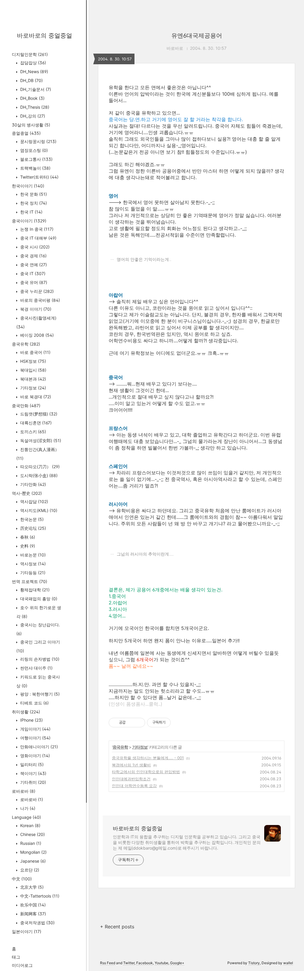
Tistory (254, 963)
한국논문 (31, 519)
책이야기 (32, 773)
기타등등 (32, 572)
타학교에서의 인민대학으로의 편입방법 (146, 771)
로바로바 (23, 791)
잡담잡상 (32, 62)
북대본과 (32, 378)
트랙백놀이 (34, 168)
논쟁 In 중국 (36, 229)
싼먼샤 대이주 (36, 667)
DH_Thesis (34, 107)
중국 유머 (33, 282)
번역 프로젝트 (29, 581)
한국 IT (30, 211)
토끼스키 (32, 431)
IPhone (31, 720)
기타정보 (32, 387)
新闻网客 (32, 913)
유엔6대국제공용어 (196, 35)
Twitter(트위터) (38, 176)
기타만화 (32, 484)
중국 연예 (33, 264)
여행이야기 (34, 737)
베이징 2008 (36, 335)
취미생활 (26, 711)
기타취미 (32, 782)
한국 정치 (33, 203)
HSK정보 (32, 361)
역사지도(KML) (38, 510)
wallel (288, 963)
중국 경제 (33, 255)
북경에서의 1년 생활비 (131, 765)
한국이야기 (28, 185)
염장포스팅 (33, 150)
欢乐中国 (32, 904)
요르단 (29, 869)
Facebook (144, 963)
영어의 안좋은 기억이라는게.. (143, 259)
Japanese (32, 861)
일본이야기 (26, 931)
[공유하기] (131, 722)
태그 (16, 956)
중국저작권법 (37, 922)
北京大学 (31, 887)
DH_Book (32, 98)
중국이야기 (29, 220)
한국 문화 (33, 194)
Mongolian (33, 852)
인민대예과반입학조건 (131, 778)
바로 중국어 (34, 352)
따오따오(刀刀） (39, 466)
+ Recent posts (117, 927)
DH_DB (31, 80)
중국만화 (26, 405)
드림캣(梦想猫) (38, 413)
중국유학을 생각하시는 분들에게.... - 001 (148, 757)
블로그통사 (36, 159)
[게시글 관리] (138, 722)
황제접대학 (34, 589)
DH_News (33, 71)
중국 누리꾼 (36, 291)
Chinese (32, 834)
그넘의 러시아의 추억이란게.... (144, 554)
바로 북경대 (35, 396)
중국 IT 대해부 (37, 237)
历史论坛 (32, 528)
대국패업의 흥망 (38, 598)
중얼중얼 (26, 133)
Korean (29, 825)
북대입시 (32, 370)
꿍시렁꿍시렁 (37, 141)
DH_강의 (32, 115)
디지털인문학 (30, 54)
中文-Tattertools (39, 895)
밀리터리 (31, 764)
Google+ (177, 963)
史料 (27, 545)
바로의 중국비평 (39, 300)
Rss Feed (107, 963)
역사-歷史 (27, 493)
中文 (22, 878)
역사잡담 (33, 501)
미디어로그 (22, 965)
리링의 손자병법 (39, 659)
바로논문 (32, 554)
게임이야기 (34, 728)
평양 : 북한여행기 (39, 693)
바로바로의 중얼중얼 (44, 35)
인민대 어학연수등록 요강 (134, 785)
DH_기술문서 (35, 89)
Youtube (161, 963)
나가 (27, 808)
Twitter (128, 963)
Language (26, 817)
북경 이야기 (35, 309)
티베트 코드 (34, 702)
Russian (30, 843)
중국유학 (26, 343)
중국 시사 (34, 246)
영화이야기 (34, 755)
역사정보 (32, 563)
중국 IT (32, 273)
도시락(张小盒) (38, 475)
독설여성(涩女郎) (40, 440)
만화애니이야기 (38, 746)
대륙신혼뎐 (35, 422)
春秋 (27, 537)
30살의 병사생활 (31, 124)
